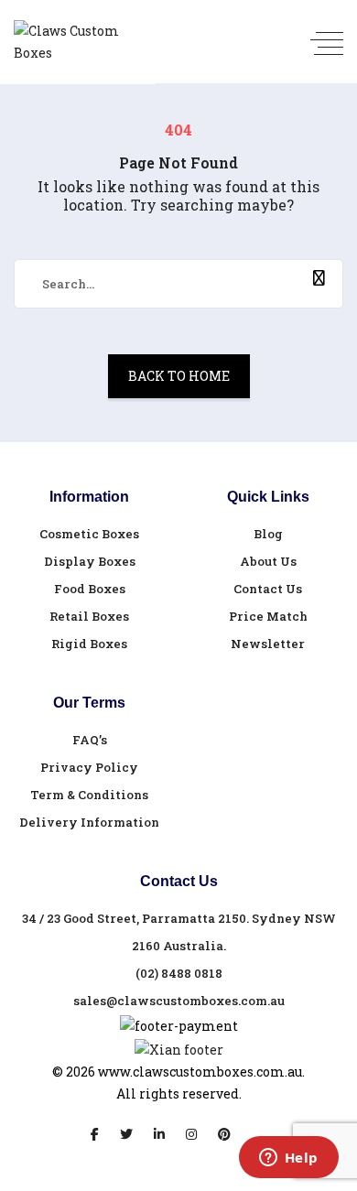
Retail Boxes (89, 616)
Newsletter (268, 643)
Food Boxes (89, 588)
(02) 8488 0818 (178, 973)
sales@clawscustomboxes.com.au (179, 1000)
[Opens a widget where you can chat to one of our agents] (288, 1159)
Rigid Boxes (89, 643)
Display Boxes (89, 561)
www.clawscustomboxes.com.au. (201, 1071)
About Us (268, 561)
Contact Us (267, 588)
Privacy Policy (89, 767)
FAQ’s (89, 739)
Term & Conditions (89, 794)
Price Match (268, 616)
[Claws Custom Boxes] (77, 42)
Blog (268, 533)
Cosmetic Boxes (89, 533)
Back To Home (179, 375)
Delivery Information (89, 822)
